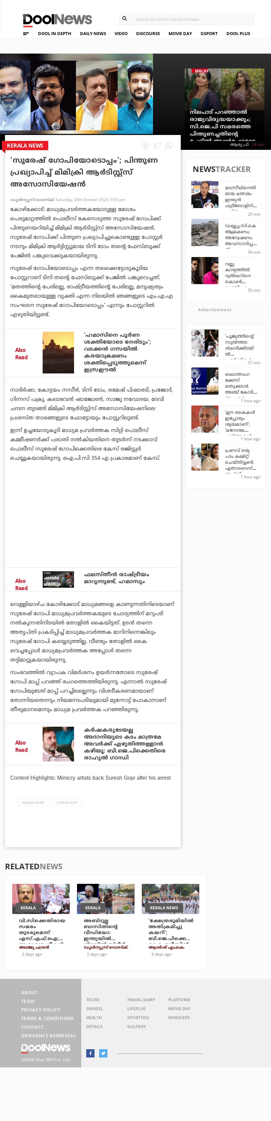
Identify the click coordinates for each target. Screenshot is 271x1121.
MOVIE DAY (180, 33)
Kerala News (33, 802)
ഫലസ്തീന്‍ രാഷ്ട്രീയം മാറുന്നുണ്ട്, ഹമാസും (116, 578)
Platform (179, 1000)
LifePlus (136, 1009)
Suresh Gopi (67, 802)
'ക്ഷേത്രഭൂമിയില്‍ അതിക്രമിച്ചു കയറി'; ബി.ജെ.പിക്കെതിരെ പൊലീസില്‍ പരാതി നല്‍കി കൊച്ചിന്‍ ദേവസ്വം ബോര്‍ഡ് (172, 942)
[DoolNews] (55, 20)
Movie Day (179, 1009)
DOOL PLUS (238, 33)
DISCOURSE (148, 33)
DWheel (94, 1009)
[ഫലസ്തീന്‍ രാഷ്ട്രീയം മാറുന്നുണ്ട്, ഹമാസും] (58, 579)
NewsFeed (179, 1017)
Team (27, 1001)
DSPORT (209, 33)
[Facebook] (90, 1053)
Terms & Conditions (47, 1018)
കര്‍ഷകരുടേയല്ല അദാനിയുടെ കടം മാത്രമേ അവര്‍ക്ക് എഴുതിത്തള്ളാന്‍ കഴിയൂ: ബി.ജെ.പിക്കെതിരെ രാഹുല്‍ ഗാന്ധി (125, 744)
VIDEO (121, 33)
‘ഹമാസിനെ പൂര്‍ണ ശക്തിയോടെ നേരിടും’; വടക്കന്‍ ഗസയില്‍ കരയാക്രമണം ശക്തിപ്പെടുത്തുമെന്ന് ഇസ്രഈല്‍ (117, 352)
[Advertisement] (92, 532)
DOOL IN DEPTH (54, 33)
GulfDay (136, 1026)
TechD (92, 1000)
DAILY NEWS (93, 33)
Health (94, 1017)
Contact (32, 1027)
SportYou (138, 1017)
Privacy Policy (40, 1010)
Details (94, 1026)
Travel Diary (141, 1000)
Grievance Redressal (48, 1035)
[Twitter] (103, 1053)
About (29, 992)
